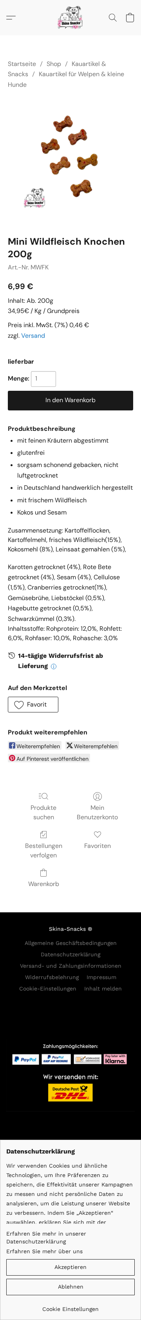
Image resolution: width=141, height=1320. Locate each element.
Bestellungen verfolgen (43, 850)
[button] (70, 17)
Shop (54, 64)
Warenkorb (43, 884)
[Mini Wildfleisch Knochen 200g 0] (70, 160)
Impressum (101, 977)
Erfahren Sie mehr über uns (44, 1251)
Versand (33, 335)
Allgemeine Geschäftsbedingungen (71, 943)
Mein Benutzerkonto (97, 812)
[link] (70, 1306)
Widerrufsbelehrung (52, 977)
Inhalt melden (103, 988)
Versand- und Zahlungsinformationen (70, 966)
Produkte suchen (43, 812)
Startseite (22, 64)
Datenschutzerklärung (70, 954)
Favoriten (97, 846)
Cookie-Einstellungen (47, 988)
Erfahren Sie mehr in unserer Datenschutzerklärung (46, 1237)
